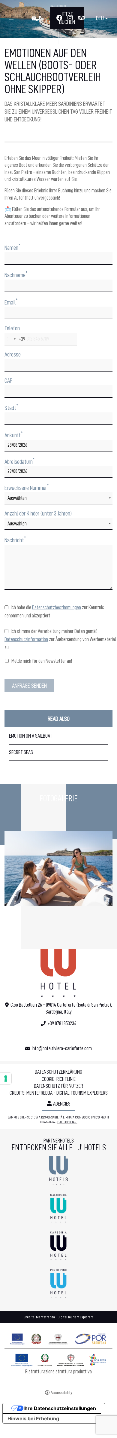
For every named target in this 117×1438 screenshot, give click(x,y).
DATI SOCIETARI (67, 1122)
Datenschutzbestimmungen (56, 607)
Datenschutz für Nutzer (58, 1086)
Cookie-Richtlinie (59, 1079)
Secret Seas (21, 752)
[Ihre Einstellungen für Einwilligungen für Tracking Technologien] (5, 1078)
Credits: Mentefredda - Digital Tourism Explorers (59, 1093)
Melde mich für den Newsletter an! (41, 661)
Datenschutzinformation (26, 639)
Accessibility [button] (61, 1393)
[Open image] (58, 868)
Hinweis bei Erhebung (33, 1418)
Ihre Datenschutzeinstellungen (59, 1408)
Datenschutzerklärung (58, 1072)
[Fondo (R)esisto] (58, 1337)
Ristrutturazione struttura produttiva (58, 1371)
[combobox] (15, 339)
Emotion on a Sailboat (30, 736)
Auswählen (17, 498)
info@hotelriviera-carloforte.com (62, 1048)
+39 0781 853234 (61, 1023)
